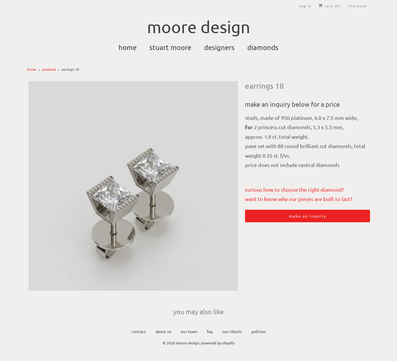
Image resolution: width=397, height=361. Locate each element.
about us (163, 331)
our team (189, 331)
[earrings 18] (133, 186)
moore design (187, 342)
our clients (232, 331)
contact (139, 331)
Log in (305, 5)
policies (258, 331)
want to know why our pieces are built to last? (298, 199)
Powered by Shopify (218, 342)
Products (49, 69)
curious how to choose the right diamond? (294, 189)
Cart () (332, 5)
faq (210, 331)
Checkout (357, 5)
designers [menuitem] (219, 47)
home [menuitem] (128, 47)
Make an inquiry (307, 215)
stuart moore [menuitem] (170, 47)
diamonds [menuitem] (262, 47)
